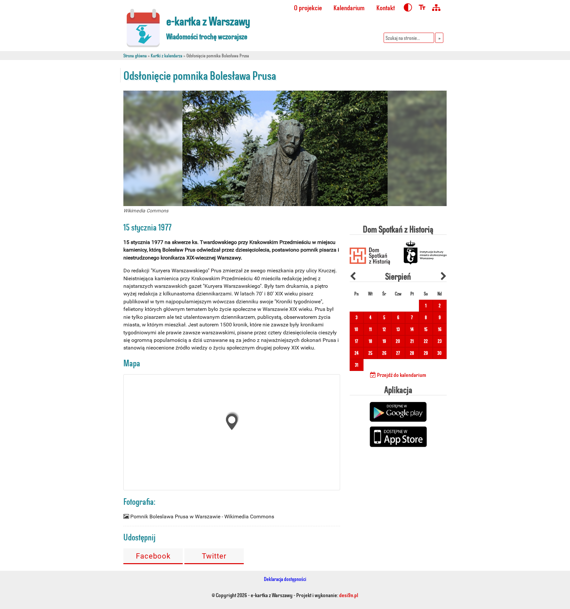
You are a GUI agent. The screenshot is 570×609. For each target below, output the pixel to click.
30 (439, 353)
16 (439, 329)
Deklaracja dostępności (285, 579)
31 (356, 365)
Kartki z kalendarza (166, 55)
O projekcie (308, 7)
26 (384, 353)
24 (357, 353)
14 (412, 329)
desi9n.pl (348, 594)
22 (426, 341)
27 (398, 353)
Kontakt (385, 7)
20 (398, 341)
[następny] (443, 276)
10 (356, 329)
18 (370, 341)
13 (398, 329)
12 (384, 329)
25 (370, 353)
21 (412, 341)
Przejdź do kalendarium (401, 374)
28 (412, 353)
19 (384, 341)
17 (356, 341)
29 (426, 353)
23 (440, 341)
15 (426, 329)
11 (370, 329)
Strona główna (135, 55)
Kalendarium (348, 7)
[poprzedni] (353, 276)
